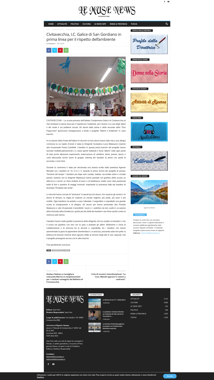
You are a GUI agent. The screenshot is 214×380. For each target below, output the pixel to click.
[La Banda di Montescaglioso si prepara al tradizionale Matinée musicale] (94, 327)
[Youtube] (168, 2)
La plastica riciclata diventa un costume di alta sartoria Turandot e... (113, 314)
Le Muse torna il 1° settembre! (114, 300)
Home (48, 29)
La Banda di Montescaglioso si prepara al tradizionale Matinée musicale (113, 326)
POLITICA (75, 24)
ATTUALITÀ (62, 24)
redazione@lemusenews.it (150, 233)
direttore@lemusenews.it (55, 357)
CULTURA (86, 24)
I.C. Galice (66, 250)
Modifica (40, 377)
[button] (166, 24)
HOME (51, 24)
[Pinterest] (60, 50)
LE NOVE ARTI (100, 24)
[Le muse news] (107, 11)
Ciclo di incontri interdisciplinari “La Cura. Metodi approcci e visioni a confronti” (108, 277)
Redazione (51, 43)
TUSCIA (134, 24)
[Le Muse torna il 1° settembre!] (94, 303)
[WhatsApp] (66, 50)
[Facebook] (164, 2)
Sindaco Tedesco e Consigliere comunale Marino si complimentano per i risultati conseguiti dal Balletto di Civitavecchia (64, 278)
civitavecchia (57, 250)
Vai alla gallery (140, 215)
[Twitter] (54, 50)
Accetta (170, 376)
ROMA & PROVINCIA (118, 24)
